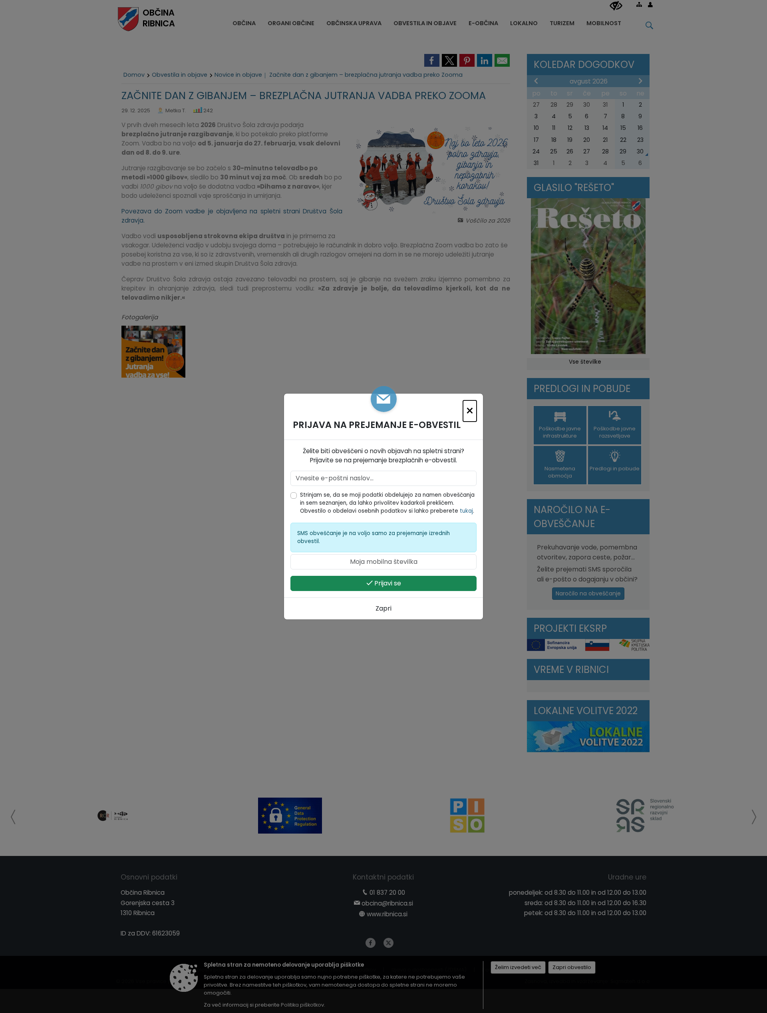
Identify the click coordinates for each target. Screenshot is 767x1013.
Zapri (383, 608)
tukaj (466, 511)
